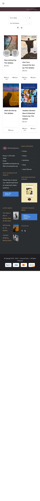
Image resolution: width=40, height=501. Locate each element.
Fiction (25, 151)
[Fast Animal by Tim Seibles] (11, 46)
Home (27, 9)
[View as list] (21, 28)
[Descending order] (29, 18)
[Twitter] (25, 231)
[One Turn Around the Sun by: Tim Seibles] (29, 47)
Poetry (25, 156)
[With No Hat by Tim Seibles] (11, 95)
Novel (24, 165)
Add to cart (7, 78)
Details (16, 77)
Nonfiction (26, 160)
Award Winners (27, 169)
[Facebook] (22, 231)
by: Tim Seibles (28, 65)
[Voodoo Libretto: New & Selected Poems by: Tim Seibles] (29, 95)
